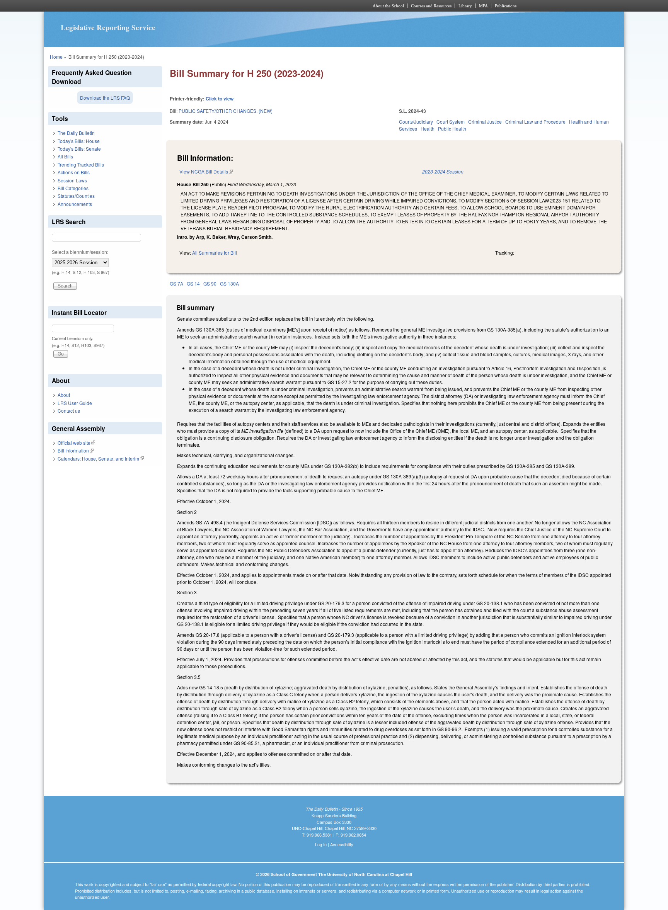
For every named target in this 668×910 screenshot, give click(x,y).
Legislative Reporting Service (108, 27)
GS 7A (176, 283)
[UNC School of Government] (231, 6)
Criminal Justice (485, 121)
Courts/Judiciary (416, 121)
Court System (450, 121)
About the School (388, 5)
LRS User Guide (75, 403)
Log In (321, 844)
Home (56, 56)
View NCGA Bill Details (206, 171)
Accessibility (341, 844)
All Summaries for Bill (214, 252)
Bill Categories (73, 188)
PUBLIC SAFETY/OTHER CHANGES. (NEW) (226, 110)
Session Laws (72, 180)
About (64, 394)
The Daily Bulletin (76, 132)
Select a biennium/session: (80, 251)
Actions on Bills (74, 172)
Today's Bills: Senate (79, 148)
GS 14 (193, 283)
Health (428, 128)
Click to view (219, 98)
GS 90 (209, 283)
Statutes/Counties (76, 195)
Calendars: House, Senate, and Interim (101, 458)
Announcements (75, 204)
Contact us (69, 410)
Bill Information (76, 450)
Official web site (76, 442)
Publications (505, 5)
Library (465, 5)
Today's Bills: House (79, 141)
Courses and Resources (431, 5)
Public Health (452, 128)
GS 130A (229, 283)
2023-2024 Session (443, 171)
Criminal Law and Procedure (535, 121)
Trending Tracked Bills (81, 164)
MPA (483, 5)
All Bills (65, 156)
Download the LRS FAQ (105, 97)
